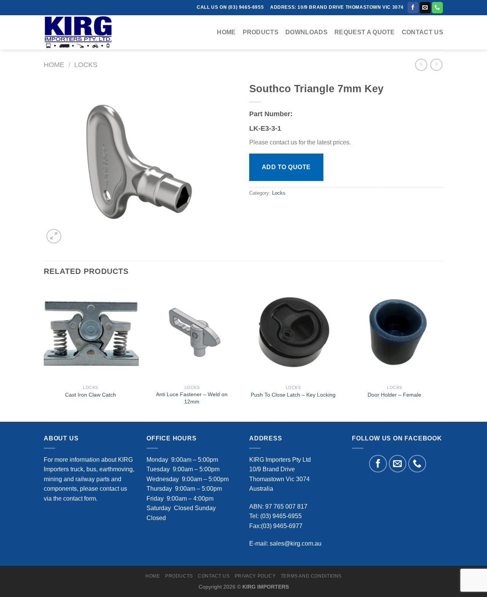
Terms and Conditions (311, 576)
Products (261, 32)
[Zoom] (53, 236)
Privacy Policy (255, 576)
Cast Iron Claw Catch (90, 395)
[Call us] (437, 7)
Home (226, 32)
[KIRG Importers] (82, 32)
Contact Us (422, 32)
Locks (85, 65)
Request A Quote (364, 32)
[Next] (441, 353)
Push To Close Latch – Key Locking (293, 395)
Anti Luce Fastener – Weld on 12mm (192, 398)
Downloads (306, 32)
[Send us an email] (425, 7)
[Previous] (44, 353)
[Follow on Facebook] (413, 7)
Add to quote (286, 167)
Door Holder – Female (394, 395)
